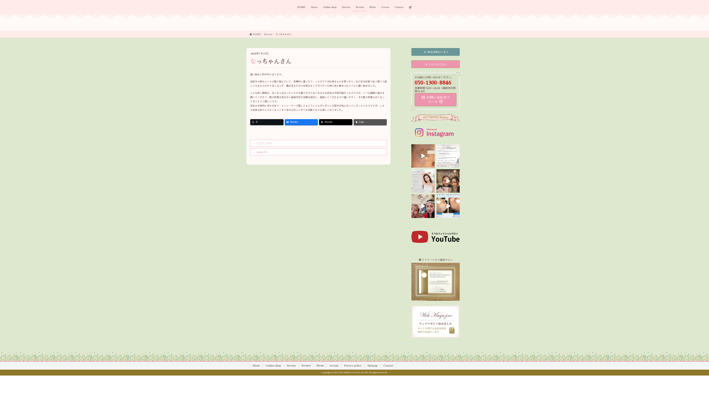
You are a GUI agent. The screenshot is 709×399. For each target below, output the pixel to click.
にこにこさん (264, 143)
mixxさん (262, 152)
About (256, 365)
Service (291, 365)
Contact (388, 365)
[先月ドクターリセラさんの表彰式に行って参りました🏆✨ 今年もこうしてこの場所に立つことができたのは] (448, 181)
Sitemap (372, 365)
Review (306, 365)
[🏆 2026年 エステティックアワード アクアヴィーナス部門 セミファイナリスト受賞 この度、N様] (448, 206)
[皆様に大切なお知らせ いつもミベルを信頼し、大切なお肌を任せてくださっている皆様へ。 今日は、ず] (423, 181)
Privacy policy (353, 365)
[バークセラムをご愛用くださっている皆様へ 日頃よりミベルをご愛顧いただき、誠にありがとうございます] (448, 156)
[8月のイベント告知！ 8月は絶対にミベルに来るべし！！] (423, 206)
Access (334, 365)
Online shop (273, 365)
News (320, 365)
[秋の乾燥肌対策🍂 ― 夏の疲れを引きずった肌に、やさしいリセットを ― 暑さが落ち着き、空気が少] (423, 156)
